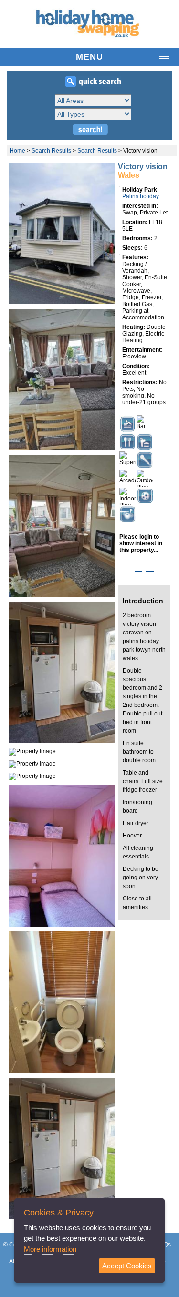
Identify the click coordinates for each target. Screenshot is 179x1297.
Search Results (51, 150)
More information (50, 1249)
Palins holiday (140, 196)
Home (17, 150)
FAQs (164, 1244)
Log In (144, 568)
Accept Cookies (127, 1266)
